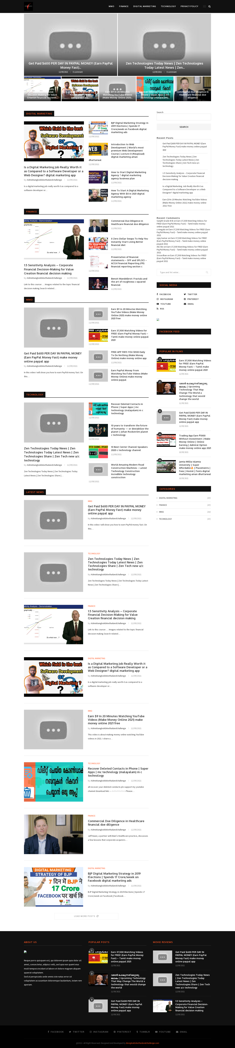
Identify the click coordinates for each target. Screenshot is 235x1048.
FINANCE (124, 6)
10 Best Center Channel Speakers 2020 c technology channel (192, 94)
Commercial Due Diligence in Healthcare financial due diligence (130, 222)
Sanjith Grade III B (165, 220)
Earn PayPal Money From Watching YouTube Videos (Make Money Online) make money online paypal (129, 375)
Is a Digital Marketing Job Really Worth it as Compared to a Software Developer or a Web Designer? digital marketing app (53, 171)
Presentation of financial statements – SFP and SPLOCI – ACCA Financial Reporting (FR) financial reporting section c (129, 262)
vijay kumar (162, 238)
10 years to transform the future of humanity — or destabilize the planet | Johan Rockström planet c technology (130, 430)
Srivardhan (162, 255)
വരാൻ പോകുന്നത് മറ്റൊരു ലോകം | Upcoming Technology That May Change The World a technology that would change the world (193, 391)
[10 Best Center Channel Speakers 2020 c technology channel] (98, 451)
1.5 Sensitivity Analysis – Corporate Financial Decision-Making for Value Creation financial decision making (49, 269)
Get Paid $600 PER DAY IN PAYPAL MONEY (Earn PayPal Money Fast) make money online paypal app (53, 357)
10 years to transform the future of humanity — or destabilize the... (42, 94)
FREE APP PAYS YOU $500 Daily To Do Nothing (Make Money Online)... (155, 94)
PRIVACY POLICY (189, 6)
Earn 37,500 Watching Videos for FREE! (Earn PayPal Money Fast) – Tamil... (164, 65)
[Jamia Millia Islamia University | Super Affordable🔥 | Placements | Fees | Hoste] (166, 466)
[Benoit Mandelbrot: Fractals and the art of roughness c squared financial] (98, 283)
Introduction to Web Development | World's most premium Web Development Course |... (117, 93)
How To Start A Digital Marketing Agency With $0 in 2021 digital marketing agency (130, 193)
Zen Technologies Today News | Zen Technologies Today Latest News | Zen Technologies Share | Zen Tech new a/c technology (51, 454)
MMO (111, 6)
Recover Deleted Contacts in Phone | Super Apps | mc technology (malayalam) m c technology (127, 409)
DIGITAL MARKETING (144, 6)
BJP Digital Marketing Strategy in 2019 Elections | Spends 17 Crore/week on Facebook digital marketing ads (129, 128)
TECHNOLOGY (168, 6)
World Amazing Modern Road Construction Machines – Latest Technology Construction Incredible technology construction (129, 471)
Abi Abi (160, 246)
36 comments (171, 72)
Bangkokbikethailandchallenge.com (142, 1043)
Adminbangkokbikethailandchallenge (44, 179)
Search (160, 112)
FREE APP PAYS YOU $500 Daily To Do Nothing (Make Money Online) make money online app (129, 355)
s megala (161, 229)
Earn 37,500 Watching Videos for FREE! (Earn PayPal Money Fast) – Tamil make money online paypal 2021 (130, 335)
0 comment (78, 72)
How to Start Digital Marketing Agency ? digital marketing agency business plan (128, 175)
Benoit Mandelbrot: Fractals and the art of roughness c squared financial (129, 281)
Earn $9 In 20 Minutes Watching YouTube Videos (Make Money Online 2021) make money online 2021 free (129, 314)
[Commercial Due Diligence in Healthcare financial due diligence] (98, 225)
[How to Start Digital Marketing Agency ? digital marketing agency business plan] (98, 177)
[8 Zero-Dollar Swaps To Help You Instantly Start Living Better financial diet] (98, 243)
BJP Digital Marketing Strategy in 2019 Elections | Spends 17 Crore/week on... (70, 65)
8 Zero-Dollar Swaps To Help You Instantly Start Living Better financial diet (80, 94)
